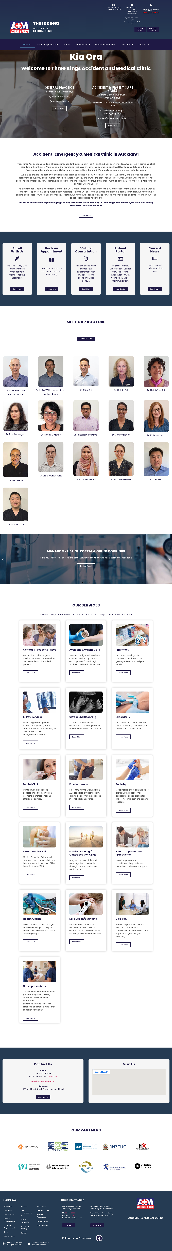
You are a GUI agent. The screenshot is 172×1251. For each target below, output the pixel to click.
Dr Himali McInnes (51, 434)
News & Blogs (42, 1221)
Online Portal (9, 1236)
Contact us (73, 1215)
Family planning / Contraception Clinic (82, 853)
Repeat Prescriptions (105, 44)
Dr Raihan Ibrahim (86, 479)
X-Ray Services (32, 717)
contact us (52, 1076)
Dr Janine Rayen (121, 434)
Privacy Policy (42, 1225)
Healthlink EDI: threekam (43, 1081)
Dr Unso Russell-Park (121, 479)
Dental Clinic (31, 784)
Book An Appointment (48, 44)
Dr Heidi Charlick (156, 390)
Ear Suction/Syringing (83, 919)
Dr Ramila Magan (15, 434)
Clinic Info (125, 44)
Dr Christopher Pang (51, 475)
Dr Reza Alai (86, 390)
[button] (2, 559)
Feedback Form (43, 1210)
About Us (24, 1206)
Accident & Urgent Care (84, 649)
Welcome (27, 44)
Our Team (8, 1210)
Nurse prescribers (34, 986)
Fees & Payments (25, 1220)
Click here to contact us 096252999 (151, 10)
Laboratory (123, 717)
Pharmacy (122, 649)
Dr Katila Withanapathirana (51, 390)
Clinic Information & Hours (26, 1213)
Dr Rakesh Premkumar (86, 434)
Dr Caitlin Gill (121, 390)
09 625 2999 (70, 1213)
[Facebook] (99, 1238)
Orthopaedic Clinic (35, 851)
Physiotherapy (78, 784)
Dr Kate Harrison (156, 435)
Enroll (67, 44)
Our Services (81, 44)
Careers (24, 1233)
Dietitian (121, 919)
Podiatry (121, 784)
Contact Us (143, 44)
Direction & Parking (25, 1227)
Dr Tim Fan (156, 479)
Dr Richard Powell (15, 390)
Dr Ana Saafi (16, 480)
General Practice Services (39, 649)
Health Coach (32, 919)
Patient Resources (41, 1215)
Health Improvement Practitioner (129, 853)
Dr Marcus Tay (16, 524)
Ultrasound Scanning (82, 717)
